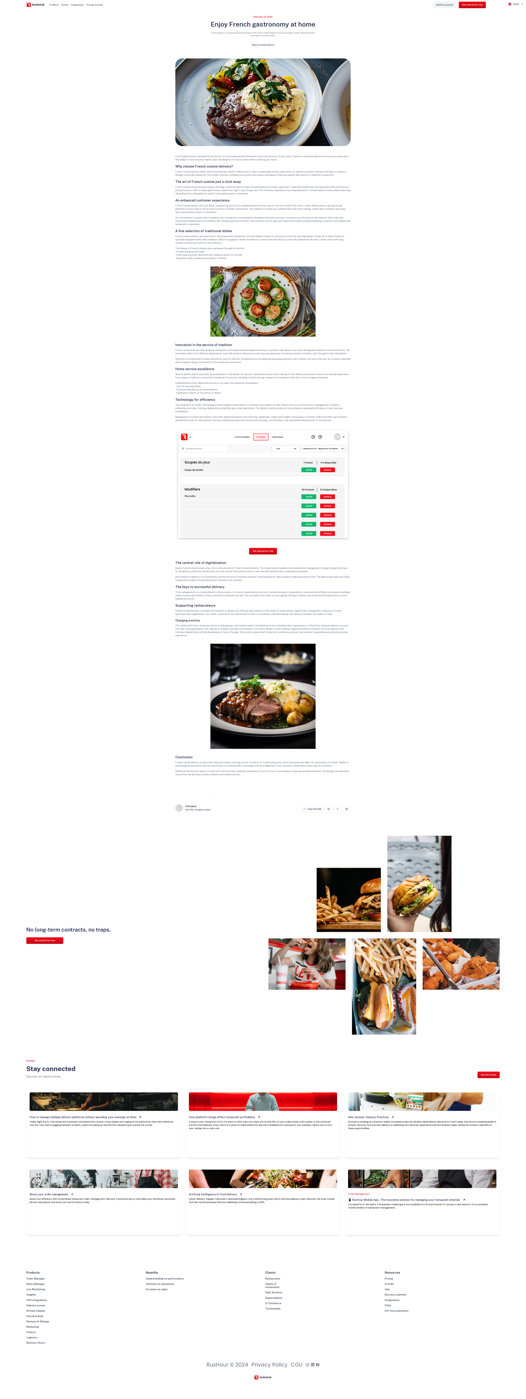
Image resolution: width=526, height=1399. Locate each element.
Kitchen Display (35, 1310)
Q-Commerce (273, 1303)
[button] (54, 5)
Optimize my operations (160, 1283)
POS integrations (36, 1300)
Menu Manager (35, 1283)
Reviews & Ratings (37, 1321)
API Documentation (396, 1310)
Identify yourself (444, 5)
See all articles (488, 1075)
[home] (35, 4)
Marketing (32, 1326)
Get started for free (472, 5)
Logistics (31, 1337)
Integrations (392, 1300)
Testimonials (273, 1308)
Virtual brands (34, 1316)
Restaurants (272, 1278)
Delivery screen (35, 1305)
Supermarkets (273, 1297)
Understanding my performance (165, 1278)
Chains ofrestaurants (272, 1285)
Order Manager (35, 1278)
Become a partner (395, 1294)
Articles (99, 5)
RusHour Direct (35, 1342)
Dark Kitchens (273, 1292)
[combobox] (516, 4)
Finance (31, 1332)
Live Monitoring (35, 1289)
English (516, 4)
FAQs (388, 1305)
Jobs (387, 1289)
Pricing (389, 1278)
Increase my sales (157, 1289)
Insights (31, 1294)
